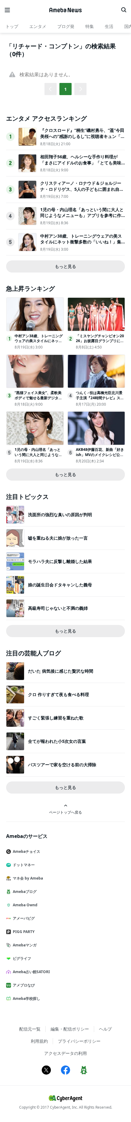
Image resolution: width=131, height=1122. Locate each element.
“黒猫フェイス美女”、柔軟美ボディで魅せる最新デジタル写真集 (38, 398)
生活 (109, 26)
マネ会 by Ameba (28, 878)
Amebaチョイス (26, 851)
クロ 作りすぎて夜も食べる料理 (58, 694)
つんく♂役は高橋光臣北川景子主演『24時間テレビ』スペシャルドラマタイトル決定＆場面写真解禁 (100, 400)
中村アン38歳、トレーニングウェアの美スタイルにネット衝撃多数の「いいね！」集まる (81, 242)
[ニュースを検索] (123, 10)
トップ (11, 26)
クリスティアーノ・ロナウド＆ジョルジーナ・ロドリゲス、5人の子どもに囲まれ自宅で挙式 (82, 189)
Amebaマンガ (25, 945)
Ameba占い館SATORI (31, 971)
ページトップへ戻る (65, 812)
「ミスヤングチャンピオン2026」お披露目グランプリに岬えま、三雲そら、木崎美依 (100, 341)
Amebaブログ (25, 891)
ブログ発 (65, 26)
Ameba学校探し (26, 998)
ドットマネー (24, 864)
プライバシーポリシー (79, 1041)
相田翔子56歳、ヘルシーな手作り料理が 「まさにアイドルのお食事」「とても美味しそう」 (80, 162)
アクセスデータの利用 (65, 1053)
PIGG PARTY (23, 931)
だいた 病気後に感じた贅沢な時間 (60, 671)
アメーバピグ (24, 918)
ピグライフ (22, 958)
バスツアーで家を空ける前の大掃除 (62, 764)
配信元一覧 (30, 1029)
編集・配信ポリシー (70, 1029)
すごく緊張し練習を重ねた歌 (55, 718)
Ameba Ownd (25, 905)
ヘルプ (105, 1029)
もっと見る (65, 266)
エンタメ (37, 26)
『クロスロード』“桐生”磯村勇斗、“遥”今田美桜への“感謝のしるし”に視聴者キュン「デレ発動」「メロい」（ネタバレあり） (82, 136)
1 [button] (65, 89)
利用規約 (39, 1041)
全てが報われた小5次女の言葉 (57, 741)
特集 (89, 26)
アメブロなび (24, 985)
